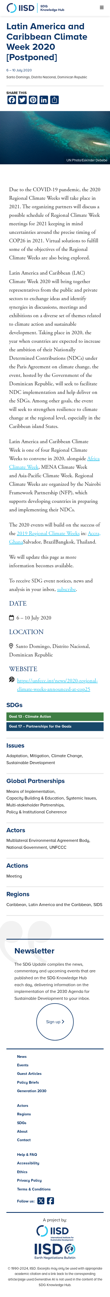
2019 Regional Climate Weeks (48, 533)
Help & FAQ (27, 1154)
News (22, 1056)
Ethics (22, 1172)
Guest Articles (29, 1073)
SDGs (21, 1123)
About (22, 1131)
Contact (24, 1140)
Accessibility (28, 1163)
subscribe (66, 589)
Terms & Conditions (34, 1189)
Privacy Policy (29, 1180)
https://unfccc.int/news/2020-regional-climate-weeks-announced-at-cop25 (57, 685)
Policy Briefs (28, 1082)
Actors (22, 1105)
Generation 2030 (31, 1091)
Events (23, 1065)
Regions (24, 1114)
